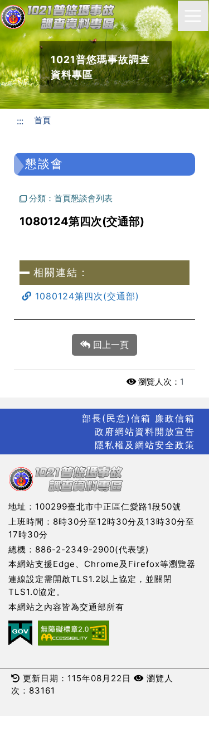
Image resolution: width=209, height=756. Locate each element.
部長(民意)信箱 (116, 418)
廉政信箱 (175, 418)
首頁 (42, 120)
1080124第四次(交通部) (85, 296)
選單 (193, 16)
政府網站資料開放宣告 (145, 431)
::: (20, 121)
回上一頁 (109, 344)
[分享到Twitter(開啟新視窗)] (145, 141)
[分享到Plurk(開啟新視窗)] (166, 141)
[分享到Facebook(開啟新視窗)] (124, 141)
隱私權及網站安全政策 (145, 444)
